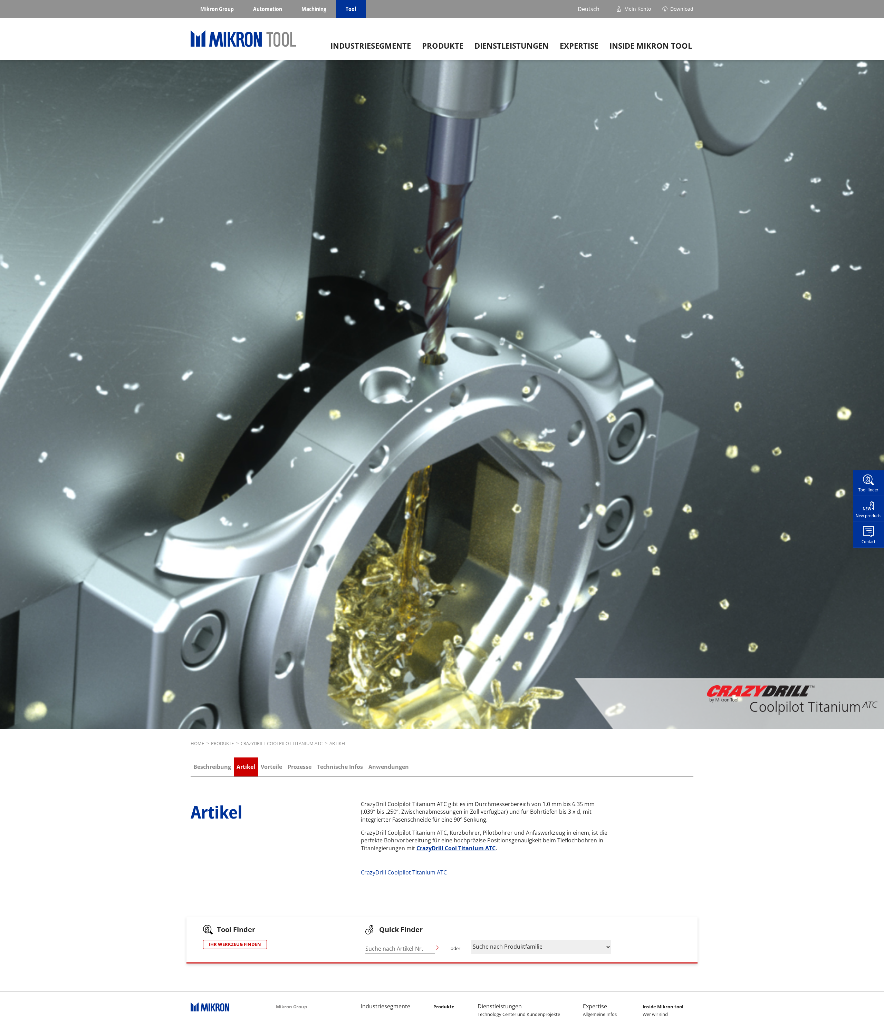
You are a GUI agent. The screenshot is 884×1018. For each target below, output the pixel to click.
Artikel (246, 767)
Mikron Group (217, 9)
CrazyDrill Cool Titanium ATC (456, 848)
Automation (267, 9)
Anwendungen (388, 767)
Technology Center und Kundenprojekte (519, 1014)
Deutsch (588, 9)
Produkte (442, 45)
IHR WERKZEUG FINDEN (235, 944)
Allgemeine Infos (600, 1014)
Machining (313, 9)
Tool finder (868, 490)
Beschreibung (212, 767)
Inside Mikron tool (650, 45)
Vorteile (271, 767)
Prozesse (299, 767)
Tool (351, 9)
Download (681, 9)
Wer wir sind (655, 1014)
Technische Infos (340, 767)
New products (868, 515)
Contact (868, 541)
